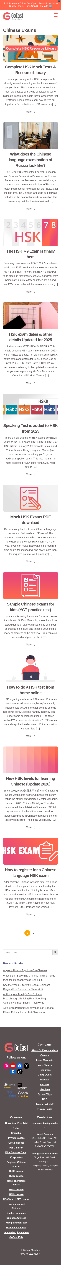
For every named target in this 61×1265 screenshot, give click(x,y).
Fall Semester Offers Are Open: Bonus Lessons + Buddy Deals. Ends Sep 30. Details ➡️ (30, 4)
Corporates (16, 1157)
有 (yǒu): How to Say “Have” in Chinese (25, 970)
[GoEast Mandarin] (13, 16)
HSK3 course (16, 1189)
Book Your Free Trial (16, 1123)
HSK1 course (16, 1171)
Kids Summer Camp (16, 1152)
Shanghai (16, 1133)
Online (16, 1128)
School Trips (45, 1094)
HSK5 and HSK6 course (16, 1199)
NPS (44, 1099)
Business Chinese (16, 1218)
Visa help (45, 1089)
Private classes (16, 1137)
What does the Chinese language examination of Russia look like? (30, 160)
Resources (45, 1070)
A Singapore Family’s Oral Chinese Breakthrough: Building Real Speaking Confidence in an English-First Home (24, 998)
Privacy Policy (44, 1109)
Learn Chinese (45, 1065)
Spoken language (16, 1213)
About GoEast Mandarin (44, 1050)
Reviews (44, 1079)
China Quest (44, 1074)
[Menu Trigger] (55, 15)
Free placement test (16, 1222)
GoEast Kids (16, 1237)
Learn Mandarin (44, 1060)
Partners (44, 1084)
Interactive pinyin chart (16, 1232)
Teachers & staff (44, 1104)
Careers (44, 1055)
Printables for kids (16, 1227)
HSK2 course (16, 1176)
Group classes (16, 1142)
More (29, 111)
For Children (16, 1147)
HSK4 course (16, 1194)
